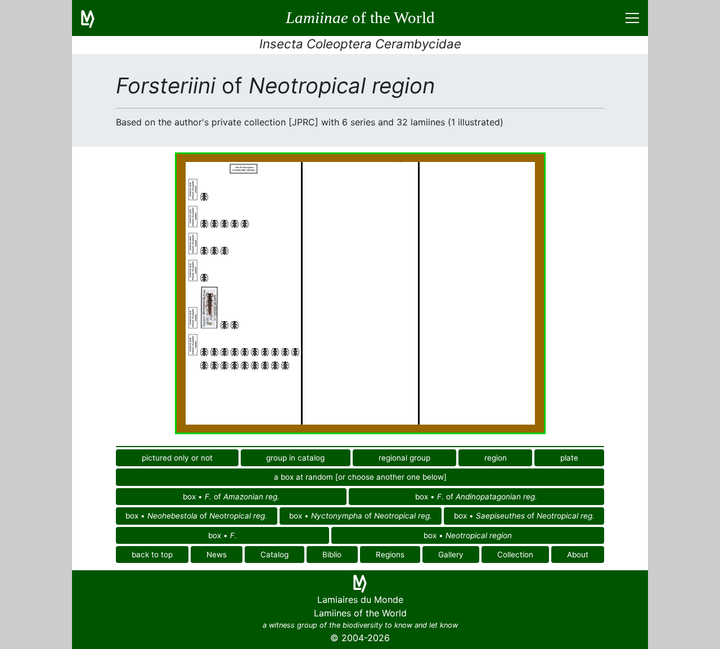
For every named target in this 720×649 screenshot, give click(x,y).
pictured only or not (177, 457)
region (495, 457)
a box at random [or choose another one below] (360, 476)
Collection (515, 554)
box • (222, 535)
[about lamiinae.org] (94, 18)
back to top (152, 554)
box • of (231, 496)
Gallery (451, 554)
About (577, 554)
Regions (390, 554)
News (216, 554)
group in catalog (295, 457)
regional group (404, 457)
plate (569, 457)
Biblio (331, 554)
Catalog (274, 554)
